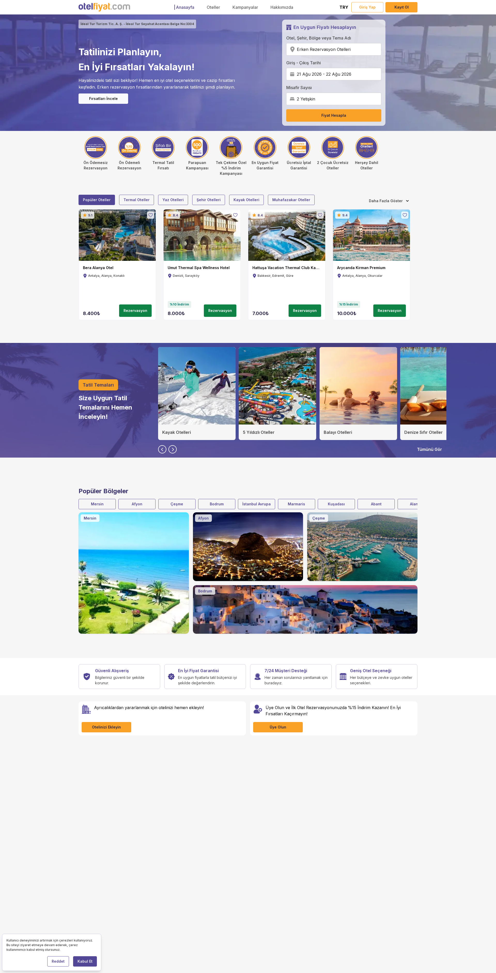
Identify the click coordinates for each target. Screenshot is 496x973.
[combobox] (352, 49)
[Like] (150, 215)
